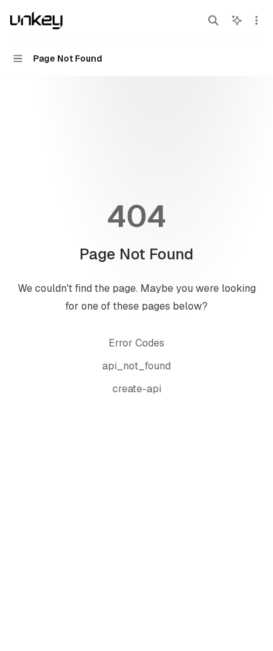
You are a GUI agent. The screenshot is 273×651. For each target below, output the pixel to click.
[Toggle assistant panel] (237, 20)
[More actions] (256, 20)
